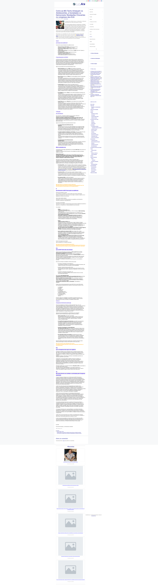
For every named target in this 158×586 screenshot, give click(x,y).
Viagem (91, 41)
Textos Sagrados (94, 154)
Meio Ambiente (93, 169)
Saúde (92, 158)
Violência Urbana (94, 117)
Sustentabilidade (93, 165)
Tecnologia (93, 115)
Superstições (93, 123)
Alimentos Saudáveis (94, 161)
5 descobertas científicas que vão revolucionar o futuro (71, 485)
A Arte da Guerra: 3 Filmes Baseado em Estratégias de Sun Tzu (96, 83)
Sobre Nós (91, 11)
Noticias (58, 430)
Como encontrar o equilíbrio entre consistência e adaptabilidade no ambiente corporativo (69, 433)
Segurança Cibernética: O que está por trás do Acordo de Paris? (70, 556)
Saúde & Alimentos (92, 39)
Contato (91, 16)
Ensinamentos (92, 26)
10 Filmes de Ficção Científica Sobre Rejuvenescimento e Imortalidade (95, 90)
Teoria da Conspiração (95, 137)
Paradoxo (92, 143)
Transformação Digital (94, 116)
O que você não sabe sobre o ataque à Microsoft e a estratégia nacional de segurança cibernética (70, 579)
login (63, 440)
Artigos (58, 431)
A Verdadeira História (94, 126)
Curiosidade (91, 24)
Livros (90, 34)
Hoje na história (93, 130)
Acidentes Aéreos (94, 129)
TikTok (63, 431)
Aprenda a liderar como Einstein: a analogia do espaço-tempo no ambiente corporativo (69, 432)
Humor (91, 31)
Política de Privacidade (93, 14)
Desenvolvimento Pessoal (95, 141)
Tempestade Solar (94, 136)
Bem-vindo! (91, 9)
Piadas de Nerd (93, 150)
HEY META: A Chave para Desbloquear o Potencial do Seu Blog (96, 95)
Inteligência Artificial (94, 113)
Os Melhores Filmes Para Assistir (94, 29)
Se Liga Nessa (93, 133)
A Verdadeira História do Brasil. (96, 92)
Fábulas (92, 120)
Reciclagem (93, 171)
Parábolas (93, 122)
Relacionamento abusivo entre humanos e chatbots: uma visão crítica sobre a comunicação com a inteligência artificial (70, 509)
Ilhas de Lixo (93, 168)
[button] (103, 12)
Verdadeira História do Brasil (96, 127)
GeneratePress (93, 515)
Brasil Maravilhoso (94, 164)
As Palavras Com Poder (93, 21)
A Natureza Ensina (94, 140)
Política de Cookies (92, 46)
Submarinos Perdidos (94, 134)
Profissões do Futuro (94, 144)
